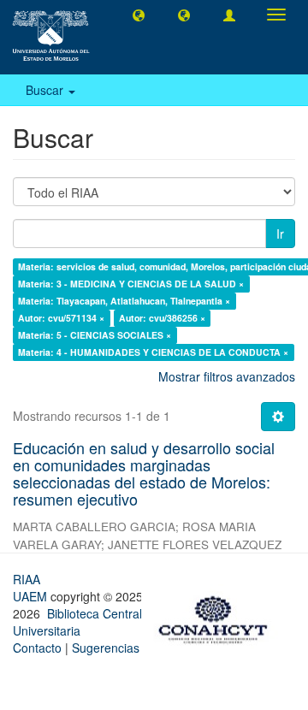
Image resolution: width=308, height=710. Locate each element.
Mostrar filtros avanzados (226, 376)
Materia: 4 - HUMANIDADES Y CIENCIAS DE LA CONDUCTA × (153, 352)
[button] (138, 14)
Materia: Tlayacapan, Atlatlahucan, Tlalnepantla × (124, 300)
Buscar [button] (46, 89)
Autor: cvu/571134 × (61, 317)
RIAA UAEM (31, 588)
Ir (280, 233)
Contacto (37, 647)
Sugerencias (105, 647)
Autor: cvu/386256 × (162, 317)
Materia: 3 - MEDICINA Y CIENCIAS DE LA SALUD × (131, 283)
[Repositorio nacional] (218, 616)
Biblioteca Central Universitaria (77, 622)
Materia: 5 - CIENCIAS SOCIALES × (94, 334)
